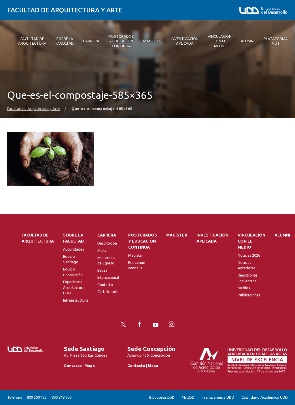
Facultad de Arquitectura (38, 238)
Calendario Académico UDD (264, 397)
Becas (102, 270)
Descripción (107, 243)
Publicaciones (249, 295)
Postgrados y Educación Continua (142, 241)
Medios (244, 288)
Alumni (282, 235)
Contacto (105, 285)
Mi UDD (188, 397)
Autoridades (73, 249)
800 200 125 (37, 397)
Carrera (106, 235)
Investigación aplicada (212, 238)
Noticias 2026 (249, 255)
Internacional (108, 277)
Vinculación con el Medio (251, 241)
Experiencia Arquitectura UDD (73, 287)
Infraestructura (75, 300)
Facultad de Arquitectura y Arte (64, 10)
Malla (101, 250)
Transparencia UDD (218, 397)
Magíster (135, 255)
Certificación (107, 291)
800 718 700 (61, 397)
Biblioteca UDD (162, 397)
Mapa (89, 366)
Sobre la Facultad (73, 238)
